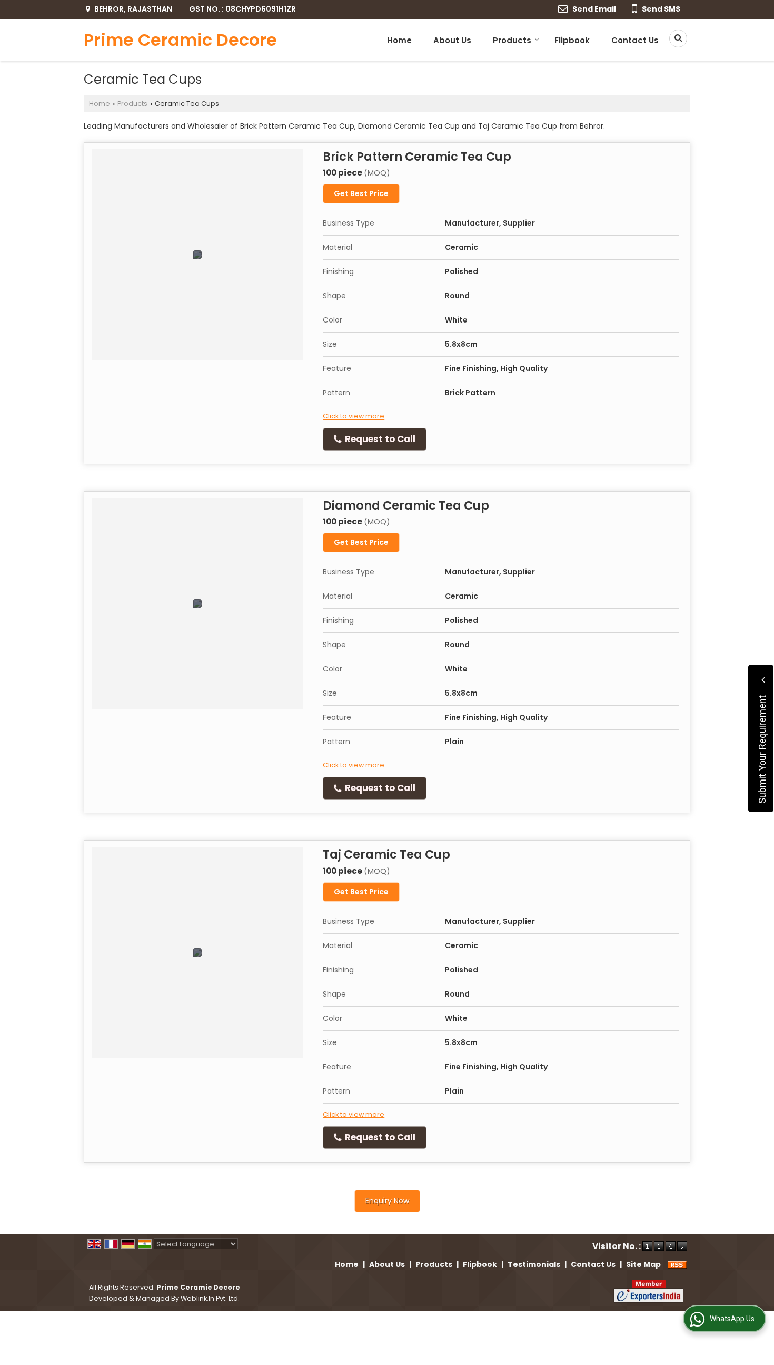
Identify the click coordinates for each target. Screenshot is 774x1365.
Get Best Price (361, 193)
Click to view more (353, 416)
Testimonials (534, 1264)
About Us (452, 40)
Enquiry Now (387, 1200)
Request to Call (379, 439)
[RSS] (677, 1264)
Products (512, 40)
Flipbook (572, 40)
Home (399, 40)
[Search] (674, 38)
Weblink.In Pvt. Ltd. (210, 1298)
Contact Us (635, 40)
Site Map (643, 1264)
